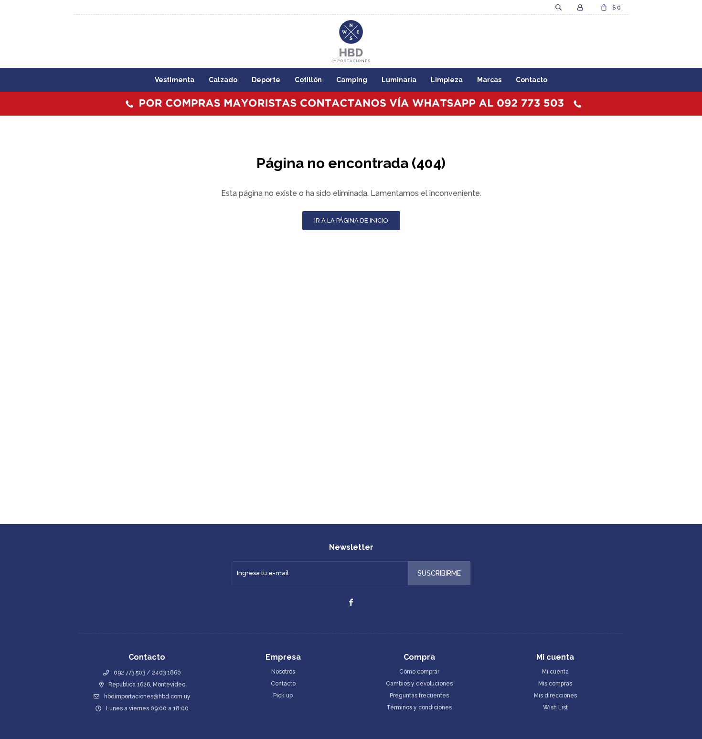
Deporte (266, 80)
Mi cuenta (555, 671)
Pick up (283, 695)
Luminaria (399, 80)
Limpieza (447, 80)
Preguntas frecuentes (419, 695)
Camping (351, 80)
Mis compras (555, 683)
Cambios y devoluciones (419, 683)
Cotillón (308, 80)
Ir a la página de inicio (351, 220)
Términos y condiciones (419, 707)
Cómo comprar (419, 671)
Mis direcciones (555, 695)
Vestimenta (174, 80)
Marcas (489, 80)
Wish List (555, 707)
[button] (558, 7)
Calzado (223, 80)
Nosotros (283, 671)
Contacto (531, 80)
